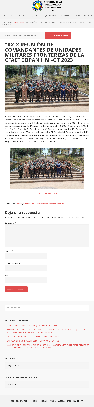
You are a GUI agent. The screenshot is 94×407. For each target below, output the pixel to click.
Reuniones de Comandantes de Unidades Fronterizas (44, 204)
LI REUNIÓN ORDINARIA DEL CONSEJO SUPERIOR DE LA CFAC (32, 325)
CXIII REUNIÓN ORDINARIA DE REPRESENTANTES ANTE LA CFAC (33, 336)
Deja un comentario (60, 35)
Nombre (9, 251)
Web (6, 275)
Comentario (10, 223)
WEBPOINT (79, 401)
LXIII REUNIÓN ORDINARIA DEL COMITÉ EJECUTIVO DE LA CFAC (33, 341)
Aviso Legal (54, 401)
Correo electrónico (13, 263)
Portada (19, 204)
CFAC (47, 6)
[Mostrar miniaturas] (47, 194)
